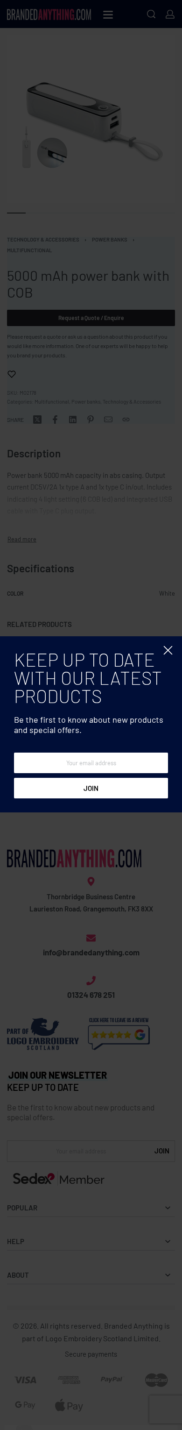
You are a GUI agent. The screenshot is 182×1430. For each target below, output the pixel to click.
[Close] (168, 650)
